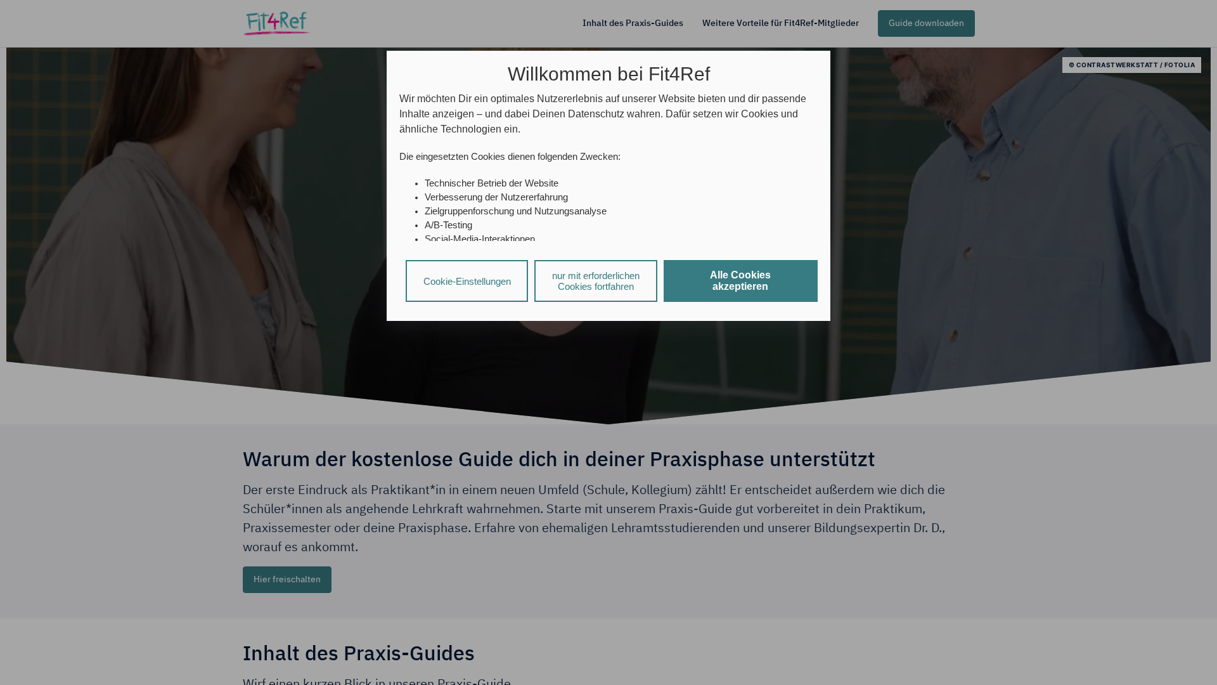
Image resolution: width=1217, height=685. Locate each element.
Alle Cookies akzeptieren (740, 281)
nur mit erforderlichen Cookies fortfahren (596, 281)
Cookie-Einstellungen (467, 281)
